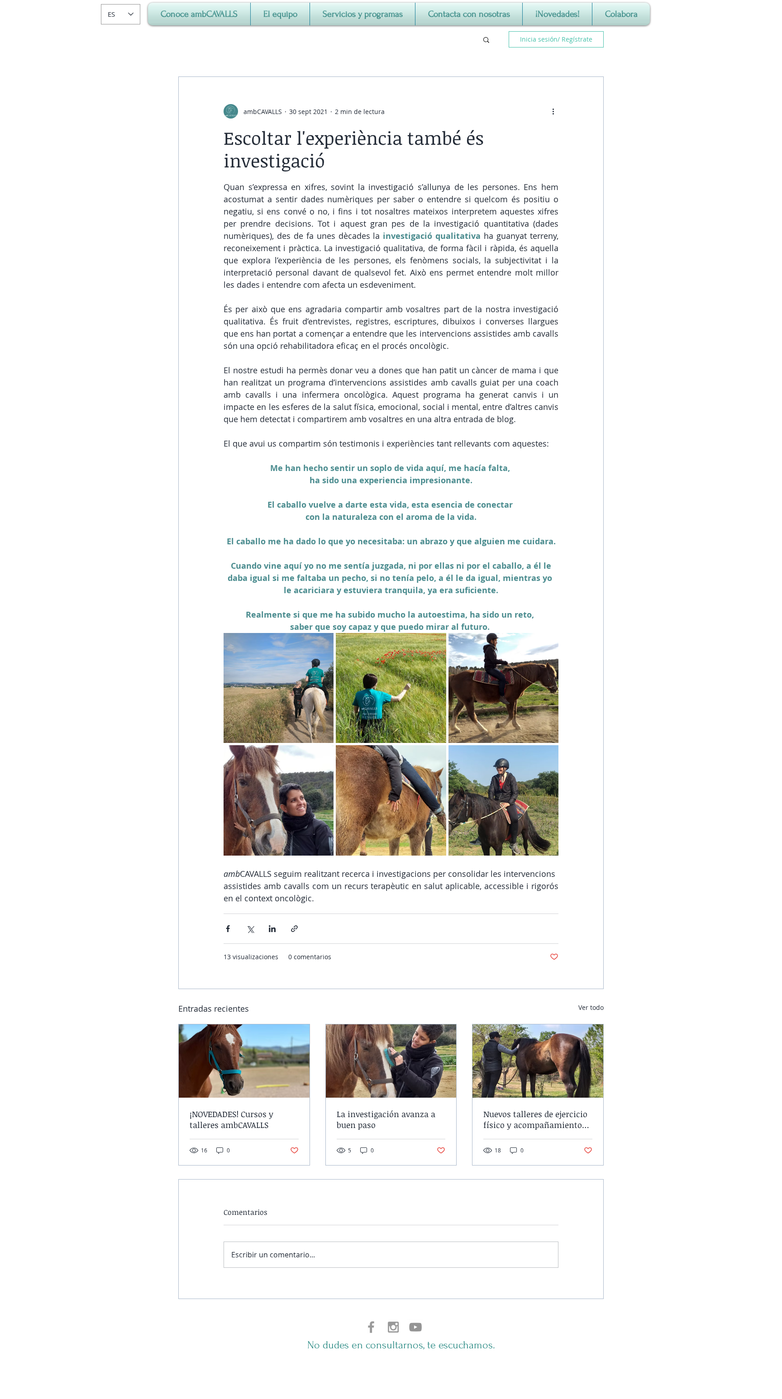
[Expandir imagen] (279, 688)
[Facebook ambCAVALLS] (371, 1327)
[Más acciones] (553, 111)
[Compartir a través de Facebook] (228, 928)
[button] (486, 39)
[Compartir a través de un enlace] (294, 928)
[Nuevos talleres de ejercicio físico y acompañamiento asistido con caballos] (537, 1061)
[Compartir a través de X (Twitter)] (250, 928)
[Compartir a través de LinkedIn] (272, 928)
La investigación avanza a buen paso (386, 1119)
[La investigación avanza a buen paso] (391, 1061)
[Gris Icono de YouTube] (415, 1327)
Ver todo (591, 1007)
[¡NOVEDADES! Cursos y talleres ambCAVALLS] (244, 1061)
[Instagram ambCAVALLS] (393, 1327)
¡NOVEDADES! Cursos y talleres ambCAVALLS (231, 1119)
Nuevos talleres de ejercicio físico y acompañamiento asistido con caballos (535, 1119)
